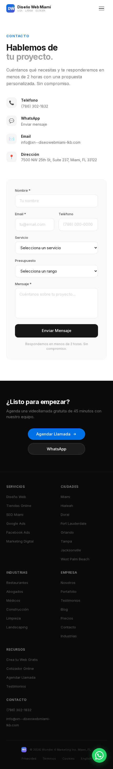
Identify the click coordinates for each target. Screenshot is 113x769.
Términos (49, 758)
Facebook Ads (18, 532)
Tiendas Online (18, 506)
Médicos (13, 600)
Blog (64, 609)
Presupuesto (25, 260)
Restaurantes (17, 582)
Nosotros (68, 582)
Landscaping (17, 627)
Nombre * (22, 190)
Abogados (14, 591)
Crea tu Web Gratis (22, 659)
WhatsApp (56, 448)
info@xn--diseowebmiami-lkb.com (50, 142)
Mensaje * (23, 284)
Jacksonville (71, 550)
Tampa (66, 541)
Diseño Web (16, 497)
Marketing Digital (20, 541)
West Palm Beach (75, 559)
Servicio (21, 237)
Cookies (68, 758)
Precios (67, 618)
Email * (20, 214)
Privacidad (29, 758)
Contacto (68, 627)
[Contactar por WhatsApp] (99, 755)
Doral (65, 514)
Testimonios (70, 600)
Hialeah (67, 506)
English (86, 758)
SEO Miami (14, 514)
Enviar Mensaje (56, 330)
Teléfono (66, 214)
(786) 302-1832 (34, 106)
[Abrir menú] (101, 8)
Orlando (67, 532)
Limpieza (13, 618)
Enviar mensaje (34, 124)
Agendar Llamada (53, 433)
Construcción (17, 609)
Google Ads (15, 523)
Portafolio (68, 591)
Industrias (69, 636)
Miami (65, 497)
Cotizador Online (20, 668)
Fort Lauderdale (73, 523)
